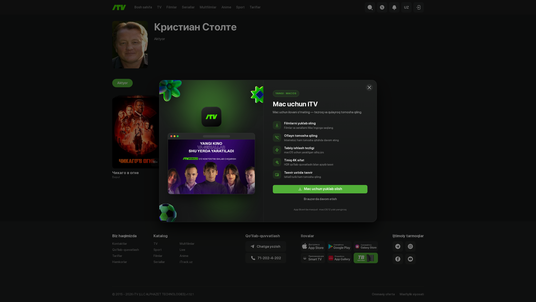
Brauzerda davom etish (320, 199)
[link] (320, 189)
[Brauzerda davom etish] (369, 87)
